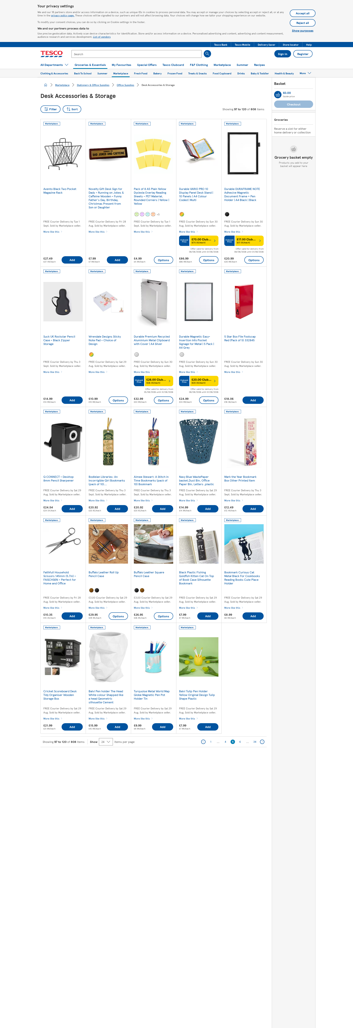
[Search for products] (207, 53)
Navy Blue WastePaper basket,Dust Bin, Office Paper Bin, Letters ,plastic (196, 480)
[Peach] (153, 214)
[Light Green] (136, 214)
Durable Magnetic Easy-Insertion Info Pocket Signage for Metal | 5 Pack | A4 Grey (196, 342)
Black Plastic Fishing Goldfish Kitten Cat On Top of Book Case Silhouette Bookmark (196, 577)
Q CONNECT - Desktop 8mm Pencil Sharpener (58, 478)
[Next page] (262, 742)
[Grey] (182, 354)
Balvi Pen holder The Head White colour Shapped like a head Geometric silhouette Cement (106, 696)
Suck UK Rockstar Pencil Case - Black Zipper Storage (59, 340)
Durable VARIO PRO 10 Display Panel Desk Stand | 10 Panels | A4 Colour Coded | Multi (196, 194)
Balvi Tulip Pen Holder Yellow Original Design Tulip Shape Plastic (197, 695)
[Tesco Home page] (51, 54)
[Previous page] (203, 742)
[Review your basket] (277, 94)
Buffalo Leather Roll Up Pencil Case (104, 574)
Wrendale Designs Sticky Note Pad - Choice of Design (105, 340)
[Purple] (142, 214)
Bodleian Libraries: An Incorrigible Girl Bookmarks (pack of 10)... (107, 480)
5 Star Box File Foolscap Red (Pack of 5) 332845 (240, 338)
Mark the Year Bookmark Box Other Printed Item (240, 478)
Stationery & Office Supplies (93, 85)
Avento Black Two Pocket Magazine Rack (59, 191)
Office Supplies (125, 85)
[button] (221, 44)
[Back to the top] (178, 756)
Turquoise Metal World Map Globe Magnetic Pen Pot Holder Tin (152, 695)
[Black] (227, 214)
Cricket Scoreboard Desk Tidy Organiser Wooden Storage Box (60, 695)
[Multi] (182, 214)
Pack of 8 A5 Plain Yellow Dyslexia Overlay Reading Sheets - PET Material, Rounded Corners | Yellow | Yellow (151, 196)
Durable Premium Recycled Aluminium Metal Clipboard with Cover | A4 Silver (152, 340)
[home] (46, 85)
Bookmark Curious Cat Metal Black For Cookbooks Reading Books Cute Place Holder (242, 577)
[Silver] (136, 354)
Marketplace (62, 85)
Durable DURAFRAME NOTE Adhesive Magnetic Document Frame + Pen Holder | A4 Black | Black (242, 194)
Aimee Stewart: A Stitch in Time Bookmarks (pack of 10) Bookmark (151, 480)
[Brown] (91, 590)
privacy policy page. (62, 15)
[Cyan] (147, 214)
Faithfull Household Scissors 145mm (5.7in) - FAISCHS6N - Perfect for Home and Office (59, 577)
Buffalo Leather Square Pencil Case (149, 574)
